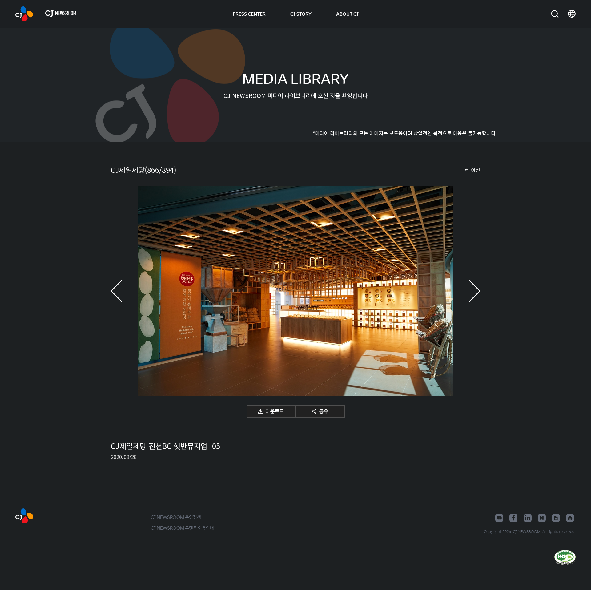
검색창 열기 (555, 14)
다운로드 (274, 411)
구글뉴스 (555, 517)
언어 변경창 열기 (572, 14)
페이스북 (513, 517)
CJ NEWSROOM (24, 13)
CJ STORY (301, 14)
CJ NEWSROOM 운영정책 (176, 517)
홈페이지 (570, 517)
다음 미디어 (468, 291)
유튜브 (499, 517)
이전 (475, 169)
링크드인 (527, 517)
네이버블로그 (541, 517)
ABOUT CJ (347, 14)
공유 (323, 411)
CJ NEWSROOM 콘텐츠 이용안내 (182, 528)
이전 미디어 (123, 291)
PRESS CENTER (249, 14)
